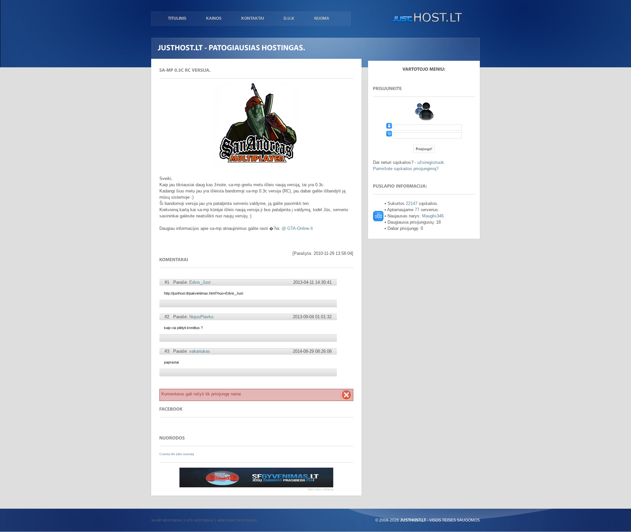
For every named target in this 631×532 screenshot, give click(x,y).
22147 (411, 203)
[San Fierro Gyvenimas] (256, 485)
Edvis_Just (200, 282)
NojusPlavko (201, 316)
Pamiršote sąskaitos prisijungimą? (405, 168)
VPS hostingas (200, 520)
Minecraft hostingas (237, 520)
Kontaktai (252, 18)
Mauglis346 (433, 215)
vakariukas (199, 351)
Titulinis (177, 18)
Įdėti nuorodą (185, 454)
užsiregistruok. (431, 162)
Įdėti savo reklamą (320, 489)
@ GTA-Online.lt (297, 228)
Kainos (214, 18)
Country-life (167, 454)
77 (417, 209)
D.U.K (289, 18)
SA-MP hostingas (166, 520)
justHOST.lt (425, 18)
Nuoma (321, 18)
